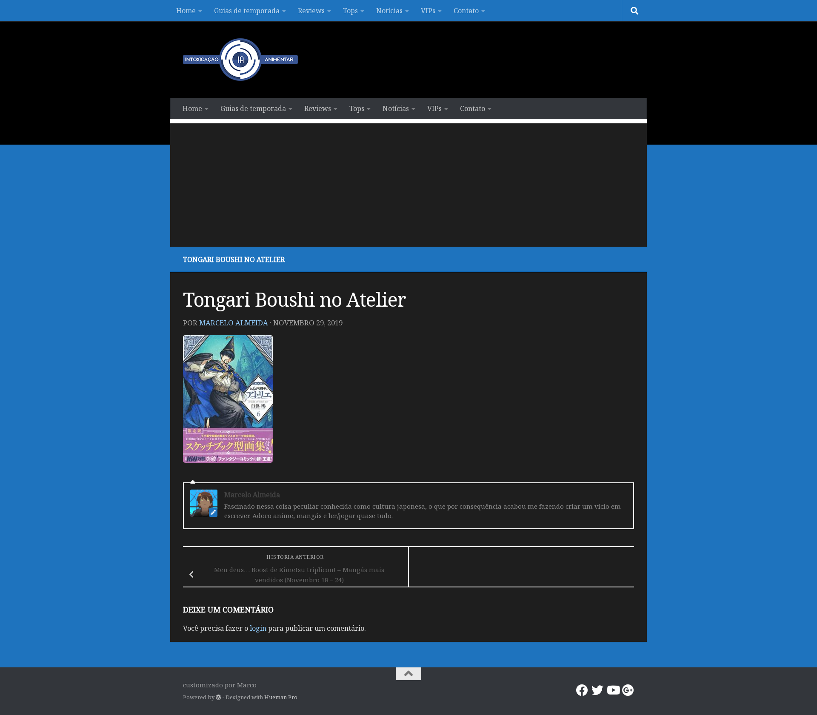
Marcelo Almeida (233, 323)
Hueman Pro (280, 697)
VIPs (428, 10)
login (258, 628)
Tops (350, 10)
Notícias (389, 10)
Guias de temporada (247, 10)
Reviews (311, 10)
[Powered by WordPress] (218, 697)
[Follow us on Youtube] (613, 690)
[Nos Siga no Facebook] (582, 690)
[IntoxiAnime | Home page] (240, 59)
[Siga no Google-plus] (628, 690)
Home (186, 10)
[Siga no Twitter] (597, 690)
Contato (466, 10)
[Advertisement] (408, 182)
